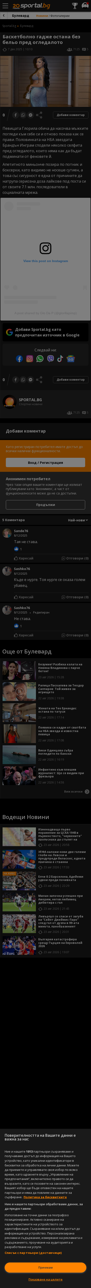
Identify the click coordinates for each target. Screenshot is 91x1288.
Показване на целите (45, 1279)
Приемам (45, 1267)
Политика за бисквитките (45, 1197)
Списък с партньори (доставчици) (33, 1253)
